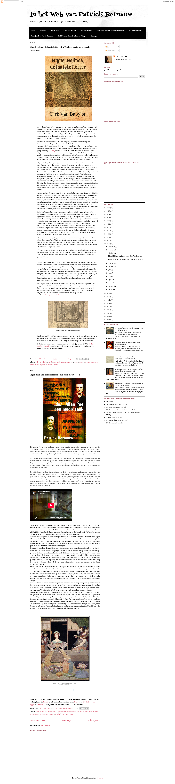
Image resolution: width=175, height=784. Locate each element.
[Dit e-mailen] (80, 359)
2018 (108, 234)
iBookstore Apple (43, 346)
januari (111, 289)
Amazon (40, 704)
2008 (108, 313)
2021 (108, 224)
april (110, 279)
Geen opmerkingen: (66, 359)
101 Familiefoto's (86, 30)
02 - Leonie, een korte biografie (116, 407)
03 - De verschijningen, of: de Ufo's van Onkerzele (122, 410)
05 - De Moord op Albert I (114, 417)
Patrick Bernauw (67, 714)
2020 (108, 227)
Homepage (66, 720)
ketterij (81, 362)
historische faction (91, 712)
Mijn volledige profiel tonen (122, 59)
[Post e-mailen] (76, 359)
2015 (108, 244)
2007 (108, 316)
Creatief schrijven (69, 30)
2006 (108, 319)
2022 (108, 221)
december (112, 246)
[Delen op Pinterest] (88, 359)
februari (111, 286)
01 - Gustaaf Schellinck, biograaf (116, 404)
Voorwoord (110, 401)
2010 (108, 306)
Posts (108, 47)
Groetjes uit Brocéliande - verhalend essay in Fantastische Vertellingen (129, 384)
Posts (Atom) (45, 725)
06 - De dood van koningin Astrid (117, 420)
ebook (50, 362)
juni (110, 273)
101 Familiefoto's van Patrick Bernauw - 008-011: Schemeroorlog (129, 329)
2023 (108, 217)
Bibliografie (55, 30)
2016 (108, 240)
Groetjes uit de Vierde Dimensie (42, 36)
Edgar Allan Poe (50, 712)
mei (110, 276)
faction (81, 712)
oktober (111, 253)
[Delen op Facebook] (86, 359)
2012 (108, 300)
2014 (108, 293)
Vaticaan (55, 365)
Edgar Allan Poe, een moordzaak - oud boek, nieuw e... (126, 259)
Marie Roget (50, 714)
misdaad (58, 714)
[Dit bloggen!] (82, 359)
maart (111, 283)
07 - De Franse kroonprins (114, 423)
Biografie (42, 30)
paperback (43, 365)
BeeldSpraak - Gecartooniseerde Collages (72, 36)
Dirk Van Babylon (41, 362)
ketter (76, 362)
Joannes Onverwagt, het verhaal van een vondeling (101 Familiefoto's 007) (127, 358)
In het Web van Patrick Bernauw (81, 14)
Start (33, 30)
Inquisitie (69, 362)
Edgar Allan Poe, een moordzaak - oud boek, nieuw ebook (55, 374)
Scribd (76, 702)
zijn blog (52, 151)
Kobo (91, 344)
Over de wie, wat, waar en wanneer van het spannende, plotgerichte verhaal (128, 370)
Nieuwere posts (37, 720)
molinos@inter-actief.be (51, 295)
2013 (108, 297)
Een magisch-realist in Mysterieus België (110, 30)
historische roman (59, 362)
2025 (108, 211)
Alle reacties (111, 51)
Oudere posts (93, 720)
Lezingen (94, 36)
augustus (112, 266)
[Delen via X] (84, 359)
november (112, 250)
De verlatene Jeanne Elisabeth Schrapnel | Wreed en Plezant (128, 343)
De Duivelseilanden (135, 30)
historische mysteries (37, 714)
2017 (108, 237)
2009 (108, 310)
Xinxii (45, 702)
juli (110, 270)
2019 (108, 231)
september (112, 263)
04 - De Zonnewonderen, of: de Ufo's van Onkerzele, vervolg (123, 413)
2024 (108, 214)
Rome (50, 365)
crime (37, 712)
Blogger (100, 778)
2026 (108, 208)
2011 (108, 303)
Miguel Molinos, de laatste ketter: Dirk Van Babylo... (125, 256)
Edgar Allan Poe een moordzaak (68, 712)
